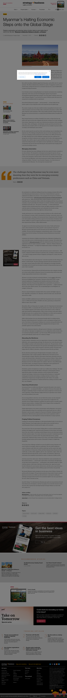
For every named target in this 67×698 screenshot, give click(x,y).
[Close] (49, 71)
